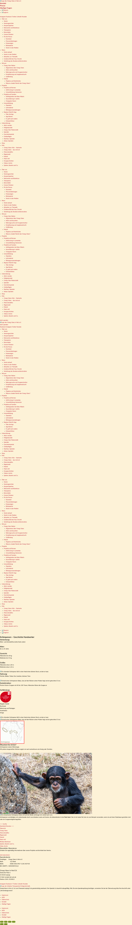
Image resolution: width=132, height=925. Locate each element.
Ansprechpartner (8, 25)
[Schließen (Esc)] (13, 922)
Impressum (5, 895)
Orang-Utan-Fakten (9, 65)
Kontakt (3, 3)
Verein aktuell (8, 52)
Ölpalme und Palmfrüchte (13, 81)
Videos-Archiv (8, 163)
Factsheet (8, 39)
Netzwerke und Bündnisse (11, 28)
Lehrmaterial (9, 107)
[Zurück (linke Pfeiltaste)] (2, 924)
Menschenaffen (8, 152)
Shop (3, 143)
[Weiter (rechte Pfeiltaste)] (6, 924)
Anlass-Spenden (8, 141)
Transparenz (7, 30)
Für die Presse (8, 36)
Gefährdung (9, 76)
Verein (6, 21)
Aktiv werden (8, 125)
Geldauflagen (8, 136)
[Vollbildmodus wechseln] (6, 922)
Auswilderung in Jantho (13, 98)
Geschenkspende (9, 134)
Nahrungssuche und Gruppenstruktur (16, 72)
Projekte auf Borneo (10, 87)
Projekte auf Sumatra (10, 94)
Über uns (4, 19)
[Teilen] (9, 922)
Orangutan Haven (11, 101)
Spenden (6, 132)
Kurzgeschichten (9, 161)
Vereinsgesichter (9, 23)
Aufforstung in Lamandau (13, 90)
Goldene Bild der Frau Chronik (13, 59)
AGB (3, 897)
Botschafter (7, 32)
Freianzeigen (9, 43)
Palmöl (6, 79)
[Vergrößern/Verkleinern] (2, 922)
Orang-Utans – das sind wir (12, 149)
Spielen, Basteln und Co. (11, 165)
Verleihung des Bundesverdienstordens (15, 61)
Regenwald (7, 154)
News (3, 50)
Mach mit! (7, 158)
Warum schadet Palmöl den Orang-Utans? (18, 83)
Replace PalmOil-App (10, 112)
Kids (3, 145)
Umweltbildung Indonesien (14, 92)
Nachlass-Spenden (9, 138)
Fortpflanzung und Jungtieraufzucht (16, 74)
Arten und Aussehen (12, 70)
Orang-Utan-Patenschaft (11, 130)
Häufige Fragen (6, 8)
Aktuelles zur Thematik (10, 56)
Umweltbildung (8, 103)
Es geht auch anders (12, 118)
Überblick (8, 105)
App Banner (9, 116)
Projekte (4, 85)
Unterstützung (6, 123)
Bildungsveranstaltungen (13, 110)
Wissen (4, 63)
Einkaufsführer (10, 121)
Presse (2, 6)
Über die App (9, 114)
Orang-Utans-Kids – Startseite (13, 147)
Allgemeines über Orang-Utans (15, 67)
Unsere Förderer (8, 34)
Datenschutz (5, 899)
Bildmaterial (9, 45)
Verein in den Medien (12, 47)
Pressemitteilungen (11, 41)
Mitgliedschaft (8, 127)
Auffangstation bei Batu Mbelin (15, 96)
